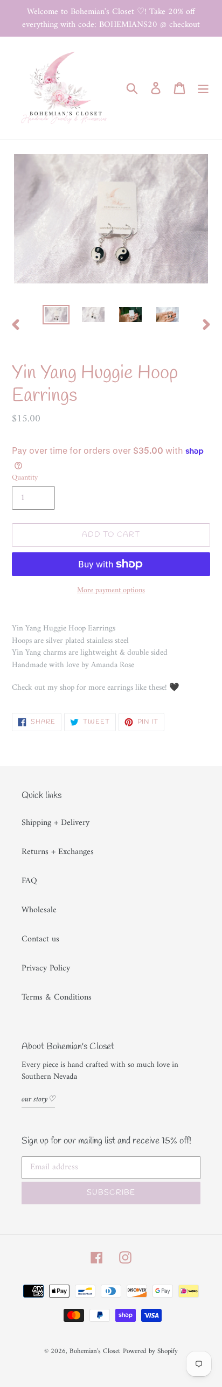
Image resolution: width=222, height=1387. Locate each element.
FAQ (29, 881)
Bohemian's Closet (95, 1351)
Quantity (25, 477)
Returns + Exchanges (58, 851)
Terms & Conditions (57, 997)
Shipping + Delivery (55, 822)
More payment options (111, 590)
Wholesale (39, 910)
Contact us (40, 939)
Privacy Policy (46, 968)
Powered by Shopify (150, 1351)
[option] (56, 316)
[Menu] (203, 88)
